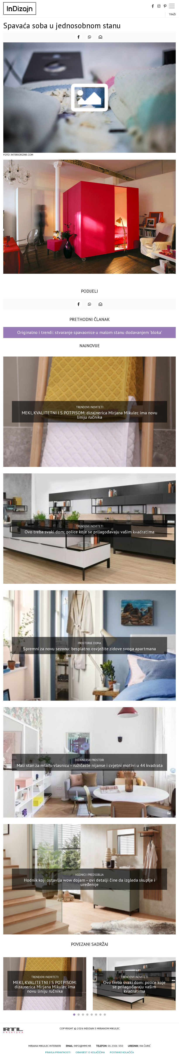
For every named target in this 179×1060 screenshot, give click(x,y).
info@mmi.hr (82, 1045)
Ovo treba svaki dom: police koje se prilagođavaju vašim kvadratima (89, 531)
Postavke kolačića (122, 1052)
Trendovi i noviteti (89, 407)
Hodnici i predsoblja (89, 874)
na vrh (171, 1028)
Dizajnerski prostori (89, 760)
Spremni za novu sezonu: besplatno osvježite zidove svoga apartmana (89, 648)
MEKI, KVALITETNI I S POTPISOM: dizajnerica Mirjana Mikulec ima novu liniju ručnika (89, 415)
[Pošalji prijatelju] (100, 37)
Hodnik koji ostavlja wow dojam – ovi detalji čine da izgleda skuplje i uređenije (89, 882)
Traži (172, 14)
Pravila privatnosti (58, 1052)
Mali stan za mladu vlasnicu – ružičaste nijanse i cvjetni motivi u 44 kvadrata (90, 765)
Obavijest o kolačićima (90, 1052)
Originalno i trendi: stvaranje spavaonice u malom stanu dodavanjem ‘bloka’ (89, 332)
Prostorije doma (89, 643)
